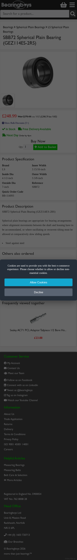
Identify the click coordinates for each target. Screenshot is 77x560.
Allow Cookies (38, 282)
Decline (38, 292)
